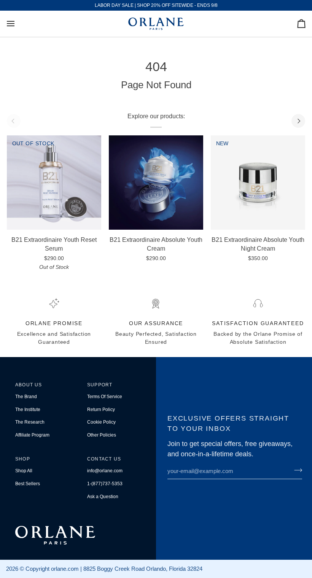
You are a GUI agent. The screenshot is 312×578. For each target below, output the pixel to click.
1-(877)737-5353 (105, 483)
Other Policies (101, 435)
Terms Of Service (104, 396)
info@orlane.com (105, 470)
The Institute (27, 409)
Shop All (23, 470)
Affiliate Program (32, 435)
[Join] (296, 470)
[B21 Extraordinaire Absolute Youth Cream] (156, 182)
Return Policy (101, 409)
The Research (30, 422)
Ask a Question (102, 496)
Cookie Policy (101, 422)
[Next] (298, 121)
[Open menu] (17, 24)
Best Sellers (27, 483)
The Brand (26, 396)
